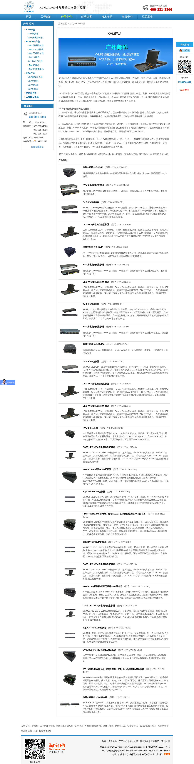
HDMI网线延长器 (36, 45)
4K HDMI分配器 (35, 61)
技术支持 (107, 16)
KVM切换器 (33, 33)
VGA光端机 (33, 81)
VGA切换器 (33, 89)
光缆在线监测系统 (64, 726)
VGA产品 (30, 73)
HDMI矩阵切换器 (36, 69)
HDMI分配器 (33, 57)
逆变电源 (79, 726)
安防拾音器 (132, 726)
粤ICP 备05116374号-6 (159, 747)
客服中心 (127, 16)
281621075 (41, 141)
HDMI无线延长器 (36, 53)
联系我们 (147, 16)
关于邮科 (46, 16)
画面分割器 (108, 726)
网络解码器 (120, 726)
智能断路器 (26, 731)
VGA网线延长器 (35, 77)
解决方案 (86, 16)
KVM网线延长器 (35, 37)
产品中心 (66, 16)
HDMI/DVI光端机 (35, 49)
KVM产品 (30, 29)
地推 (35, 731)
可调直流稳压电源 (93, 726)
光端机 (35, 726)
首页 (28, 16)
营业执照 (165, 741)
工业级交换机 (32, 97)
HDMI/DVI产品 (33, 41)
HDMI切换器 (33, 65)
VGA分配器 (33, 85)
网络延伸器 (31, 93)
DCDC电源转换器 (147, 726)
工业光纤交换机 (47, 726)
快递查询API (45, 731)
